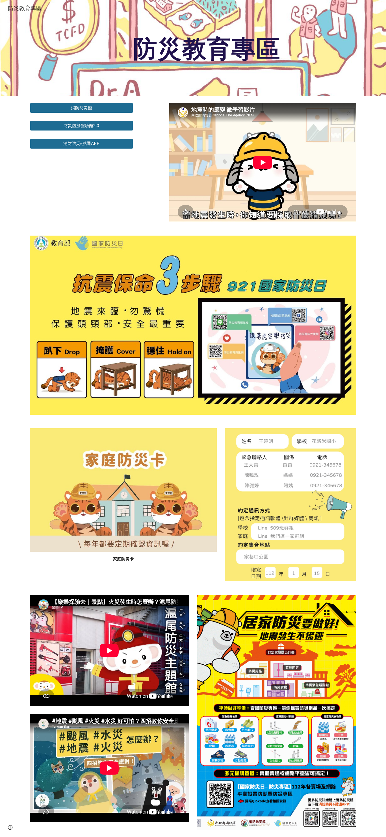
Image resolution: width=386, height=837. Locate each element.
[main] (207, 48)
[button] (10, 827)
